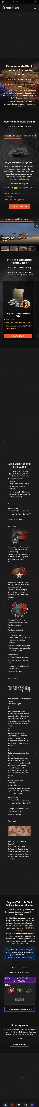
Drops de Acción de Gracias (19, 972)
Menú (35, 8)
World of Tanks (10, 8)
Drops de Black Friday (19, 968)
